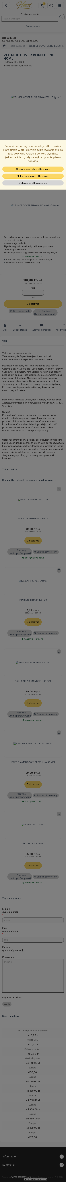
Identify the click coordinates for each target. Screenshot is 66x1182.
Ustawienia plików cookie (33, 183)
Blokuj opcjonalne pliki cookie (33, 176)
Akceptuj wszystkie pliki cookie (33, 169)
